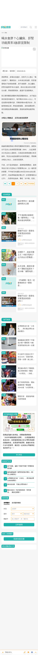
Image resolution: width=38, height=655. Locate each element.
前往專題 (19, 455)
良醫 (2, 32)
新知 (6, 32)
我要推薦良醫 (19, 539)
